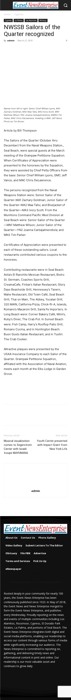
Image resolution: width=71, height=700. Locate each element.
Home (7, 14)
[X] (16, 49)
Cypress (19, 14)
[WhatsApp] (33, 49)
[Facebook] (7, 49)
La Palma (19, 20)
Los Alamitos (31, 20)
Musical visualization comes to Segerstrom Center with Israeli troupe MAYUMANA (18, 447)
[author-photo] (36, 485)
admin (11, 40)
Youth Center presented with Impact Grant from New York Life (52, 445)
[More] (43, 49)
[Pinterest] (25, 49)
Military (43, 20)
